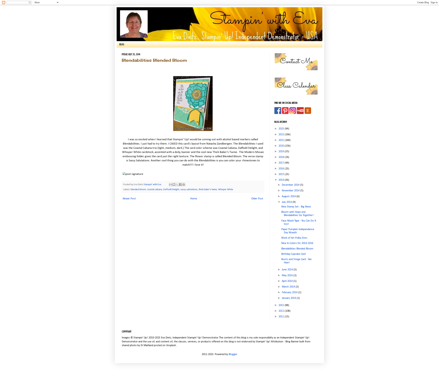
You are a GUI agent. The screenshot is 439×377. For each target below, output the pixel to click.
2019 (281, 151)
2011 (281, 316)
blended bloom (138, 189)
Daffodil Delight (171, 189)
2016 (281, 168)
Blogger (233, 354)
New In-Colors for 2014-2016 (297, 243)
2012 (281, 311)
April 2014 (287, 281)
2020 (281, 146)
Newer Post (129, 198)
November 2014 (291, 190)
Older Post (257, 198)
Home (193, 198)
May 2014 (287, 275)
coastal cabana (154, 189)
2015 (281, 174)
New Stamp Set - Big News (296, 206)
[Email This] (170, 184)
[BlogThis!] (174, 184)
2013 (281, 305)
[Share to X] (177, 184)
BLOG (121, 44)
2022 (281, 134)
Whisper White (225, 189)
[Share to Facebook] (180, 184)
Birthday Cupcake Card (293, 254)
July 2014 (287, 202)
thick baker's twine (208, 189)
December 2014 (291, 185)
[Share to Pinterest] (183, 184)
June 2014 (288, 269)
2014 (281, 180)
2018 (281, 157)
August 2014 (289, 196)
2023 (281, 128)
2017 (281, 162)
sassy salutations (188, 189)
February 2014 (290, 292)
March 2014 (289, 286)
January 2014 (289, 298)
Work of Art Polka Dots (294, 238)
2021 (281, 140)
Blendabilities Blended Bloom (297, 248)
